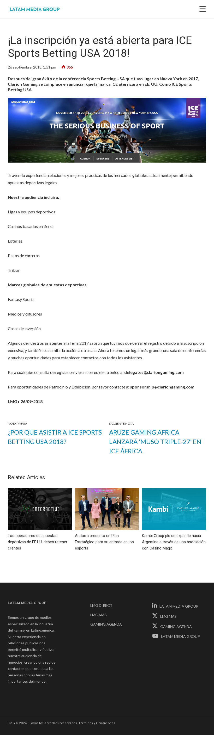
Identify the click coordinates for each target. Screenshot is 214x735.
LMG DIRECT (101, 605)
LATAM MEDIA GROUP (178, 606)
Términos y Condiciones (97, 723)
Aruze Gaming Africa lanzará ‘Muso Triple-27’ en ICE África (155, 441)
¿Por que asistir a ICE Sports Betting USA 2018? (55, 436)
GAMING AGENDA (106, 624)
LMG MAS (98, 615)
